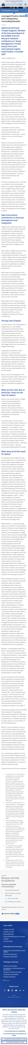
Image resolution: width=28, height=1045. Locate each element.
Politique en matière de (12, 972)
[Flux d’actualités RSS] (23, 990)
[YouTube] (16, 990)
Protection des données (10, 966)
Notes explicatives (8, 934)
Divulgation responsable (10, 956)
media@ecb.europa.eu (14, 901)
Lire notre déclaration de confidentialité (15, 1031)
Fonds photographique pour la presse (14, 936)
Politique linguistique (9, 976)
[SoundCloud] (20, 990)
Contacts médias (9, 913)
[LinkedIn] (8, 990)
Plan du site (7, 980)
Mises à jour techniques (10, 954)
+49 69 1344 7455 (12, 898)
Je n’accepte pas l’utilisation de (15, 1042)
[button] (25, 2)
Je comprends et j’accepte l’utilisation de (15, 1039)
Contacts (5, 939)
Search (21, 4)
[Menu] (25, 4)
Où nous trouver (8, 941)
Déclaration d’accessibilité (10, 974)
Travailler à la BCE (8, 931)
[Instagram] (12, 990)
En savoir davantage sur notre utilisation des (14, 1034)
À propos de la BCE (8, 929)
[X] (4, 990)
